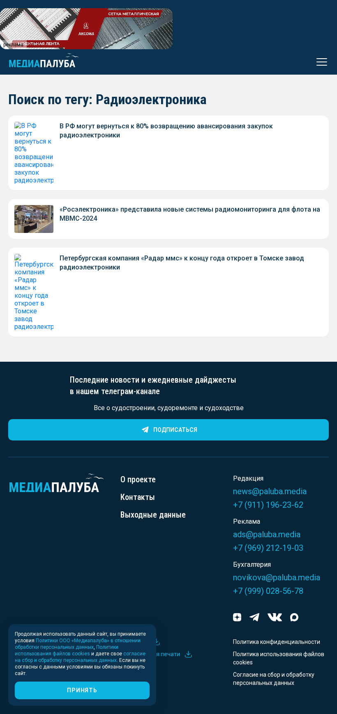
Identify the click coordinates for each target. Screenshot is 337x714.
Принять (82, 690)
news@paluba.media (270, 491)
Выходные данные (153, 515)
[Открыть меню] (319, 62)
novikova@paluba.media (276, 577)
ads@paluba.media (266, 534)
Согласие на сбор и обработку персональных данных (273, 678)
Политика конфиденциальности (276, 642)
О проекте (138, 479)
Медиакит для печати (150, 654)
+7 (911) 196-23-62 (268, 505)
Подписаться (175, 430)
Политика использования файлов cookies (278, 658)
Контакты (137, 497)
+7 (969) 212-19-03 (268, 548)
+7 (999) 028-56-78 (268, 591)
